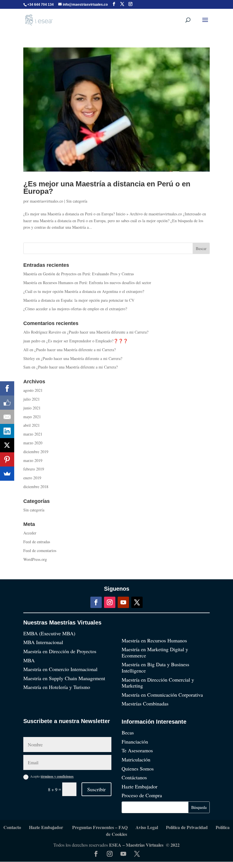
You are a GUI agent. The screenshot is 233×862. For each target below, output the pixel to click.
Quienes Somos (138, 768)
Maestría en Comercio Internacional (60, 669)
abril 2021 (31, 425)
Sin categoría (76, 201)
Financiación (135, 741)
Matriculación (136, 759)
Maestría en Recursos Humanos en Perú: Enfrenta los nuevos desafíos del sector (87, 282)
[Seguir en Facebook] (96, 602)
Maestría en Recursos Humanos (154, 640)
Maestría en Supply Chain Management (64, 678)
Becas (128, 732)
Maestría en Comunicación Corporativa (162, 694)
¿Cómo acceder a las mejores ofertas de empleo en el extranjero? (75, 308)
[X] (7, 445)
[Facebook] (7, 388)
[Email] (7, 417)
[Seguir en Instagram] (109, 602)
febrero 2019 (33, 469)
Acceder (29, 533)
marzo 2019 (32, 460)
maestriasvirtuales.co (46, 201)
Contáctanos (134, 777)
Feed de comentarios (39, 550)
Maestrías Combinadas (145, 703)
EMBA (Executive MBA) (49, 633)
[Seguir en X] (137, 602)
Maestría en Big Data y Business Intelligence (155, 667)
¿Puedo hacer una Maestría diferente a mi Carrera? (107, 332)
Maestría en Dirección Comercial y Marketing (158, 682)
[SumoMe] (7, 474)
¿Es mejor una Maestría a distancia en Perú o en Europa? (106, 187)
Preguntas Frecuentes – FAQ (100, 827)
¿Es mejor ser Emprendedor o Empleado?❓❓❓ (87, 340)
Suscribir (96, 789)
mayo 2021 (32, 416)
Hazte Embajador (139, 786)
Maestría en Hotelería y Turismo (56, 687)
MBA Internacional (43, 642)
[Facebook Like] (7, 402)
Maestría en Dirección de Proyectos (59, 651)
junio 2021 (32, 408)
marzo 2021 (32, 434)
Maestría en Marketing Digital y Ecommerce (155, 652)
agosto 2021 (33, 390)
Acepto (52, 776)
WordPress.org (35, 559)
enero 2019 (32, 477)
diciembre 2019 (35, 451)
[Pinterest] (7, 459)
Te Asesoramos (137, 750)
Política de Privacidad (187, 827)
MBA (29, 660)
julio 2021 (31, 399)
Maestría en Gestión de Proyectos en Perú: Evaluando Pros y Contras (78, 273)
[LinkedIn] (7, 431)
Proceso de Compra (142, 795)
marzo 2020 (32, 442)
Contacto (12, 827)
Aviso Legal (147, 827)
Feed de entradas (36, 541)
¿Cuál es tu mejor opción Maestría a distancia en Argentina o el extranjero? (83, 291)
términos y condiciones (57, 776)
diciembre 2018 (35, 486)
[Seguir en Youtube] (123, 602)
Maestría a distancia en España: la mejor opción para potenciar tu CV (78, 300)
